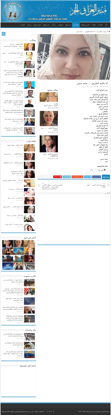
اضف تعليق (93, 86)
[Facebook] (51, 411)
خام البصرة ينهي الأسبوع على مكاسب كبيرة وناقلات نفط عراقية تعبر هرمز (13, 353)
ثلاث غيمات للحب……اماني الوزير (13, 207)
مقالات (94, 25)
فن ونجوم (68, 25)
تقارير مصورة (37, 25)
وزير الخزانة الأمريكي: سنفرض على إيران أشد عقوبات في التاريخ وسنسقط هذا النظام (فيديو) (13, 290)
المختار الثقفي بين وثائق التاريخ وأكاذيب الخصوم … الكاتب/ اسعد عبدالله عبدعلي (13, 102)
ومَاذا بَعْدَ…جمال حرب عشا (15, 215)
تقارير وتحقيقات (85, 25)
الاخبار (100, 25)
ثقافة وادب (76, 25)
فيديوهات (60, 25)
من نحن (29, 25)
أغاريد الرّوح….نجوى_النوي (51, 104)
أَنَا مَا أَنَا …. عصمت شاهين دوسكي (13, 180)
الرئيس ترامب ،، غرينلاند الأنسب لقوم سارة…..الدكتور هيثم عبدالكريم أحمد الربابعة (52, 186)
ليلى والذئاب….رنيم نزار (16, 189)
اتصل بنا (22, 25)
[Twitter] (50, 411)
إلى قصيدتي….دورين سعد (15, 198)
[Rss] (53, 411)
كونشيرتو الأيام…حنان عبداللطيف (50, 155)
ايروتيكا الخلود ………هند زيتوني (49, 129)
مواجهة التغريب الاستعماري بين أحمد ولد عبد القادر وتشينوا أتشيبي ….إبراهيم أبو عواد (12, 93)
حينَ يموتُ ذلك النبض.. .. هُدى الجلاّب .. (96, 185)
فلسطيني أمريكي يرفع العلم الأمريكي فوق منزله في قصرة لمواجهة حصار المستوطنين (14, 318)
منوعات (53, 25)
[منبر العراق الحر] (55, 11)
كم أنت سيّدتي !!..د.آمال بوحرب (13, 224)
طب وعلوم (46, 25)
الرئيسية (106, 24)
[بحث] (4, 34)
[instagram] (47, 411)
